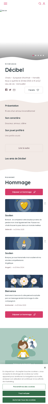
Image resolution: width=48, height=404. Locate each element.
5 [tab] (44, 56)
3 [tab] (39, 56)
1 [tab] (34, 56)
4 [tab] (41, 56)
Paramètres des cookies (24, 386)
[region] (24, 384)
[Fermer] (45, 367)
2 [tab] (36, 56)
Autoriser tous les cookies (24, 400)
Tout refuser (24, 393)
